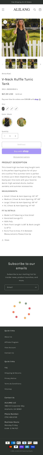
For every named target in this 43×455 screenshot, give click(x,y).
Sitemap (8, 389)
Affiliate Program (12, 342)
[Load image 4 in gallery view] (32, 64)
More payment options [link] (21, 157)
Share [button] (7, 240)
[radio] (3, 109)
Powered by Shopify (27, 451)
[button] (3, 9)
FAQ (6, 368)
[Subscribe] (35, 287)
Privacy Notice (10, 378)
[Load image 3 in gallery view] (21, 64)
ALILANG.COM (18, 451)
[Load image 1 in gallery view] (10, 64)
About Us (8, 337)
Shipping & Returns (13, 373)
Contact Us (9, 353)
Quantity (5, 131)
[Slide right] (40, 64)
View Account (10, 348)
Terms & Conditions (13, 384)
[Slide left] (2, 64)
